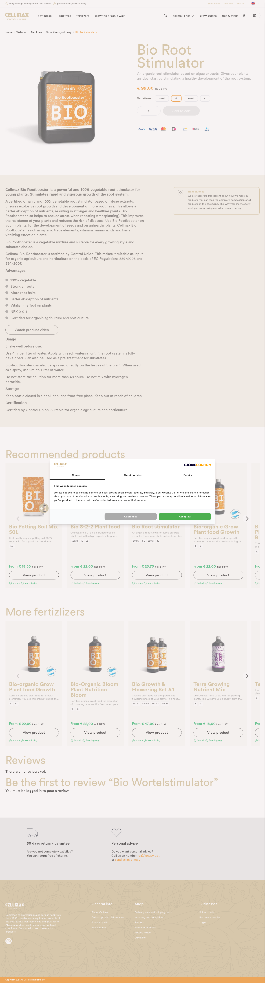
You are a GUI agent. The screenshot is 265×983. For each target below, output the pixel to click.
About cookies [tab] (132, 475)
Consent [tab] (77, 475)
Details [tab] (188, 475)
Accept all (185, 516)
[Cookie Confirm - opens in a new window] (197, 465)
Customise (130, 516)
